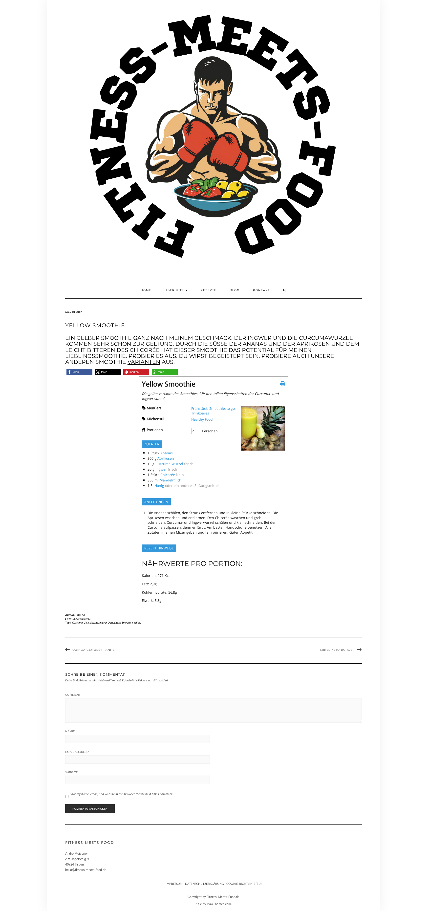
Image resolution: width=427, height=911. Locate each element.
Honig (159, 485)
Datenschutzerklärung (204, 884)
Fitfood (80, 614)
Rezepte (208, 290)
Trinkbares (200, 413)
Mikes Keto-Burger (337, 649)
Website (71, 772)
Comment (72, 694)
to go (231, 408)
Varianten (144, 362)
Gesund (94, 622)
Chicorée (167, 474)
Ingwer (161, 469)
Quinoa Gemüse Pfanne (93, 649)
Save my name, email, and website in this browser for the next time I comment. (121, 794)
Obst (110, 622)
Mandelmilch (170, 480)
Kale (198, 904)
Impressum (174, 884)
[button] (79, 372)
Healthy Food (202, 419)
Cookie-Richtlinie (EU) (244, 884)
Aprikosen (165, 458)
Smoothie (217, 408)
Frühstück (199, 408)
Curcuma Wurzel (169, 463)
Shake (117, 622)
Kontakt (261, 290)
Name (70, 731)
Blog (235, 290)
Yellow (137, 622)
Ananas (166, 453)
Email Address (77, 752)
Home (146, 290)
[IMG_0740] (263, 449)
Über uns (175, 290)
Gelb (86, 622)
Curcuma (77, 622)
